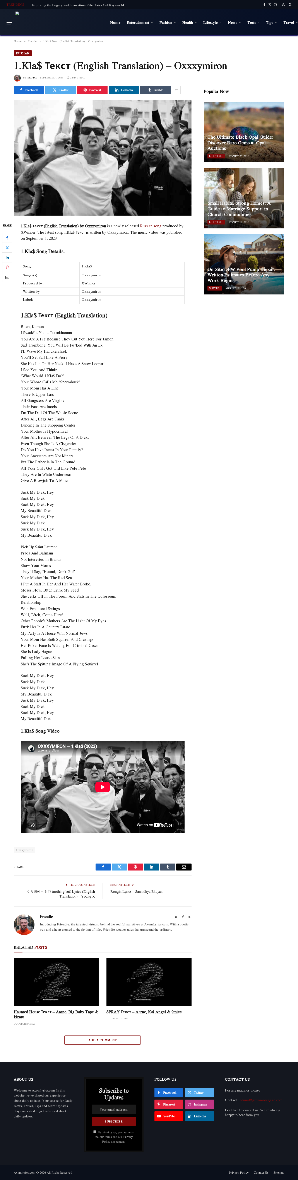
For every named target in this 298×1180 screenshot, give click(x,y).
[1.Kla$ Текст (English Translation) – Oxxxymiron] (103, 158)
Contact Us (261, 1172)
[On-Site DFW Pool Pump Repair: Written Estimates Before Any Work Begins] (244, 264)
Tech (251, 22)
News (232, 22)
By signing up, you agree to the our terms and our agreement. (114, 1137)
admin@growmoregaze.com (261, 1100)
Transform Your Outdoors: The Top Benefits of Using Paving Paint (79, 5)
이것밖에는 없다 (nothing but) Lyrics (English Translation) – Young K (61, 894)
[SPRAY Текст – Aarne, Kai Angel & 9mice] (148, 982)
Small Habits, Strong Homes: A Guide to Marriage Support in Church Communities (239, 208)
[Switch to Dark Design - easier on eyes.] (283, 4)
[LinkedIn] (7, 258)
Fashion (165, 22)
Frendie (32, 77)
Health (187, 22)
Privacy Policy (239, 1172)
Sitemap (279, 1172)
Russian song (150, 226)
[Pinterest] (7, 267)
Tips (269, 22)
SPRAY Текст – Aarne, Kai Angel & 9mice (144, 1011)
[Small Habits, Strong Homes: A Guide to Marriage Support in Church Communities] (244, 198)
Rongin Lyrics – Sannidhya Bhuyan (136, 891)
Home (115, 22)
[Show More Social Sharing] (176, 90)
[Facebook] (7, 238)
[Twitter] (7, 248)
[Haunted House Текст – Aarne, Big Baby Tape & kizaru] (56, 982)
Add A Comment (102, 1040)
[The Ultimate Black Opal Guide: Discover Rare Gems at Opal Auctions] (244, 132)
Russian (22, 53)
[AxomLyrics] (59, 22)
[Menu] (9, 22)
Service (214, 288)
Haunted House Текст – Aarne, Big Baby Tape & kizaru (56, 1014)
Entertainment (138, 22)
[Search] (289, 4)
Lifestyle (210, 22)
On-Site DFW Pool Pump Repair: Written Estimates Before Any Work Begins (241, 275)
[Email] (7, 277)
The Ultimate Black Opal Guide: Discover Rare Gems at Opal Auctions (240, 142)
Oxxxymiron (24, 850)
